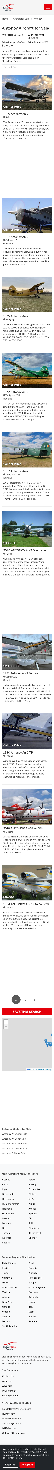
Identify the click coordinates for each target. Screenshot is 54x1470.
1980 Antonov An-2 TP (18, 752)
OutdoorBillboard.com (13, 1433)
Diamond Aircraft (11, 1204)
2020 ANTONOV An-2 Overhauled (25, 550)
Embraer (6, 1237)
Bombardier (8, 1199)
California (7, 1277)
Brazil (31, 1263)
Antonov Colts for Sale (13, 1153)
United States (9, 1263)
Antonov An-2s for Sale (14, 1138)
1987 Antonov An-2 (15, 237)
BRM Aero (33, 1228)
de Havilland (34, 1233)
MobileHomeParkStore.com (16, 1409)
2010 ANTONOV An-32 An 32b (23, 828)
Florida (5, 1268)
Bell (4, 1228)
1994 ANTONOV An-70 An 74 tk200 (27, 904)
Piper (5, 1189)
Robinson (7, 1208)
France (32, 1302)
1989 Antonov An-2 (15, 114)
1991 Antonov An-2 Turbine (20, 673)
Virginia (6, 1292)
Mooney (6, 1223)
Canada (6, 1307)
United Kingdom (36, 1287)
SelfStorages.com (11, 1423)
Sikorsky (32, 1237)
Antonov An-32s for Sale (14, 1143)
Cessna (6, 1179)
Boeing (32, 1184)
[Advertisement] (27, 963)
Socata (6, 1242)
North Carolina (9, 1287)
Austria (32, 1316)
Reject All (10, 1464)
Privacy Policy (9, 1390)
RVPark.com (8, 1413)
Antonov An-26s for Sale (14, 1134)
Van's (31, 1199)
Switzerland (34, 1297)
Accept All (27, 1464)
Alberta (6, 1316)
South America (9, 1326)
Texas (5, 1273)
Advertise (7, 1386)
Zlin (30, 1218)
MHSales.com (9, 1428)
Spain (31, 1311)
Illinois (5, 1282)
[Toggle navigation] (48, 7)
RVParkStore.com (11, 1418)
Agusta (32, 1208)
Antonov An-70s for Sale (14, 1148)
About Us (7, 1381)
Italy (30, 1307)
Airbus (31, 1204)
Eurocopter (34, 1189)
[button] (47, 1044)
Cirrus (5, 1184)
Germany (33, 1292)
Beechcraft (8, 1194)
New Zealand (35, 1277)
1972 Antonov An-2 (15, 392)
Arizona (6, 1297)
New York (7, 1302)
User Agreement (10, 1395)
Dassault (6, 1218)
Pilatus (32, 1194)
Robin (31, 1223)
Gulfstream (8, 1213)
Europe (32, 1282)
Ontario (6, 1311)
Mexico (6, 1321)
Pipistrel (32, 1213)
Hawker (32, 1179)
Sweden (32, 1321)
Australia (33, 1273)
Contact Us (8, 1376)
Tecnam (6, 1233)
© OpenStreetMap (43, 1069)
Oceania (32, 1268)
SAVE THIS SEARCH (27, 1012)
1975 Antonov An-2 (15, 316)
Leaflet (32, 1069)
